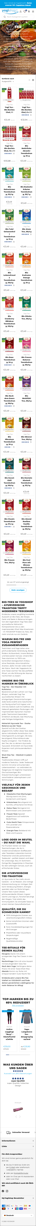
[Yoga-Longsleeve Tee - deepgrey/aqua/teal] (26, 1016)
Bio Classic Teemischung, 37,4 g (9, 521)
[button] (29, 11)
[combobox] (18, 17)
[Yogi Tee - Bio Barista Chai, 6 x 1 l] (26, 94)
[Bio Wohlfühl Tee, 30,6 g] (26, 383)
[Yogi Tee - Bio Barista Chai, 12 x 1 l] (9, 133)
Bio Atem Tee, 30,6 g (26, 230)
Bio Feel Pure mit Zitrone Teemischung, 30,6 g (26, 565)
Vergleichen (9, 100)
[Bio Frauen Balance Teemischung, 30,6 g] (26, 344)
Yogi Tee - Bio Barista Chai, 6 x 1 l (26, 109)
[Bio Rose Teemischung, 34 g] (9, 344)
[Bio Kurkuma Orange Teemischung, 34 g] (26, 259)
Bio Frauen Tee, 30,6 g (9, 561)
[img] (18, 1071)
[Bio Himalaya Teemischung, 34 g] (9, 424)
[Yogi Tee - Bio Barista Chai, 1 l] (9, 94)
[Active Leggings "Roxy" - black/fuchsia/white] (9, 1016)
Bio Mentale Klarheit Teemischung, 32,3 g (26, 481)
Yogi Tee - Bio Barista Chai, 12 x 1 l (9, 148)
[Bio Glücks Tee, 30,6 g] (26, 303)
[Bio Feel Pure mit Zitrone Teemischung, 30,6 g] (26, 547)
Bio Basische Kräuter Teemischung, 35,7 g (26, 190)
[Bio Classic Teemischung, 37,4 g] (9, 506)
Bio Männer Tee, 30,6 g (26, 438)
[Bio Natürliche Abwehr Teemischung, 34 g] (26, 133)
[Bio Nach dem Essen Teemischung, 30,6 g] (9, 383)
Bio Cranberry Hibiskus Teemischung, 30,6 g (9, 321)
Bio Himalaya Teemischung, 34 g (9, 440)
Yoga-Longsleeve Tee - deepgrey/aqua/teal (27, 1034)
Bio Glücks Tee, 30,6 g (27, 317)
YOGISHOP (10, 1221)
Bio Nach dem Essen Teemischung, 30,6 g (9, 399)
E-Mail (12, 1167)
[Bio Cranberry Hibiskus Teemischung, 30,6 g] (9, 303)
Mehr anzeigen (18, 590)
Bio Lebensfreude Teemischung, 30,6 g (9, 278)
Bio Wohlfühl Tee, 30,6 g (26, 398)
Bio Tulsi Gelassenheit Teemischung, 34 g (9, 234)
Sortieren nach (8, 79)
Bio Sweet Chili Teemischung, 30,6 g (9, 481)
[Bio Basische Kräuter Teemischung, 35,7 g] (26, 174)
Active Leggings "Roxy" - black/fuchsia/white (9, 1034)
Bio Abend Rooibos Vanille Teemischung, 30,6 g (26, 524)
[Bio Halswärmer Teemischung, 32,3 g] (9, 174)
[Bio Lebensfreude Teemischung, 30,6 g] (9, 259)
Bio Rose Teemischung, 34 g (9, 359)
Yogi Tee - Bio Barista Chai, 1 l (9, 109)
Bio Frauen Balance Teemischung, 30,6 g (26, 361)
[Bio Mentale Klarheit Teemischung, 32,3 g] (26, 465)
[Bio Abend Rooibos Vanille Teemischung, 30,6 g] (26, 506)
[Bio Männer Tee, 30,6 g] (26, 424)
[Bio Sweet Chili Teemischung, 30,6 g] (9, 465)
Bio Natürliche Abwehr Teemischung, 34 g (26, 151)
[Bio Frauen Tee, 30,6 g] (9, 547)
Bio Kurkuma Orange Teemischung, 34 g (26, 278)
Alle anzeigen (18, 1006)
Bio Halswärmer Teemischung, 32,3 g (9, 190)
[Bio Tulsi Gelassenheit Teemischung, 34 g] (9, 216)
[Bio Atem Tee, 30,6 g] (26, 216)
